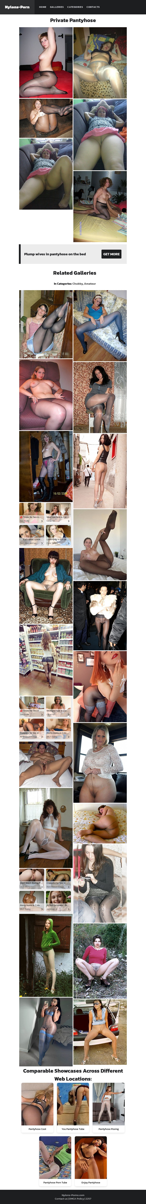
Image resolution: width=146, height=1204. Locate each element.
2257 (88, 1199)
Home (42, 7)
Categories (75, 7)
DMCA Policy (76, 1199)
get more (111, 254)
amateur (90, 283)
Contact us (61, 1199)
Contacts (93, 7)
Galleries (57, 7)
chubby (77, 283)
